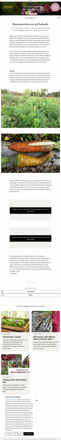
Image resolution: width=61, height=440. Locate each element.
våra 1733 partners (12, 399)
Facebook (30, 291)
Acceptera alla (28, 433)
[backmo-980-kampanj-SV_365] (30, 9)
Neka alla (19, 433)
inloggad (26, 306)
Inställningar (10, 433)
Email (31, 295)
